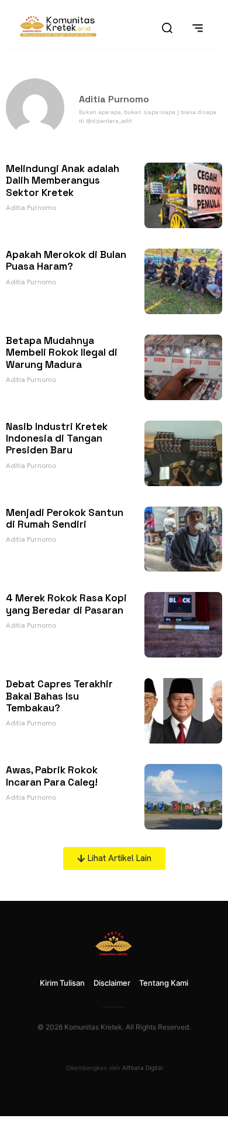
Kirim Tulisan (62, 982)
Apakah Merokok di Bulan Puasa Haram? (66, 260)
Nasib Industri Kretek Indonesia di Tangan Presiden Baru (57, 438)
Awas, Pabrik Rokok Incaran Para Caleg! (52, 775)
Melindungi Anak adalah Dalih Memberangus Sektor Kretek (62, 180)
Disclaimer (112, 982)
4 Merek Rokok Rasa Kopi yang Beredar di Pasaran (66, 603)
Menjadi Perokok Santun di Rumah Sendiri (64, 518)
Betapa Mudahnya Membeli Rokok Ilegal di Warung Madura (62, 352)
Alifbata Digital (142, 1067)
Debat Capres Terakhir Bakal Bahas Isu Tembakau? (59, 695)
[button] (114, 858)
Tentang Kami (163, 982)
